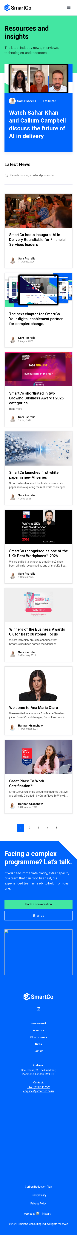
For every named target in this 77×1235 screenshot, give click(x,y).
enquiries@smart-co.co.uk (38, 1091)
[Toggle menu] (69, 7)
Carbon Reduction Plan (38, 1186)
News (38, 1044)
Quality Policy (38, 1195)
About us (38, 1030)
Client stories (38, 1037)
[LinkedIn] (38, 1008)
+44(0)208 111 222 (38, 1087)
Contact (38, 1051)
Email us (38, 915)
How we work (38, 1023)
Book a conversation (38, 904)
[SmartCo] (17, 7)
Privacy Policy (38, 1203)
